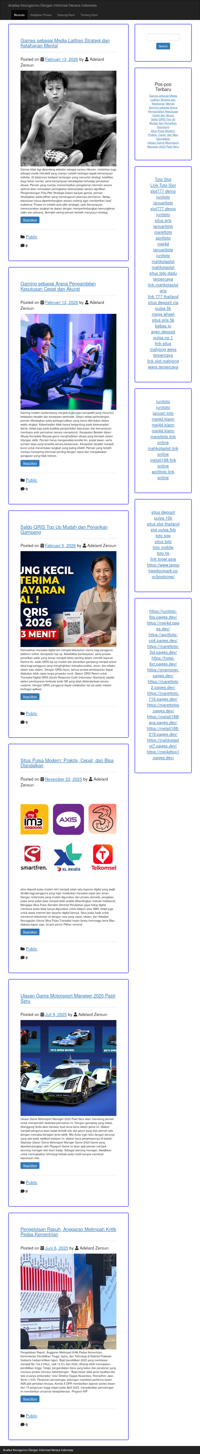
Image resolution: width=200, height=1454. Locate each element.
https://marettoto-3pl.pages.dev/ (163, 649)
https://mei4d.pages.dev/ (163, 625)
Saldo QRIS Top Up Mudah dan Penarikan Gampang (64, 529)
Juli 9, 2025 (56, 1014)
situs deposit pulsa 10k (163, 515)
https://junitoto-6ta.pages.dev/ (163, 614)
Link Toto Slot (163, 185)
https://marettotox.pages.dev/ (163, 707)
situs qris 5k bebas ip (163, 322)
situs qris (163, 220)
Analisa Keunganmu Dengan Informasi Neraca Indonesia (52, 5)
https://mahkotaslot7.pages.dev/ (163, 743)
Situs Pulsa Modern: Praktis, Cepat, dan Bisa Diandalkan (67, 763)
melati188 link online (163, 463)
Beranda (19, 15)
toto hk (163, 553)
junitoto (163, 197)
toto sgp (163, 535)
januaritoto (163, 202)
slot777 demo (163, 191)
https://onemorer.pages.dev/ (163, 672)
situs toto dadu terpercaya (163, 276)
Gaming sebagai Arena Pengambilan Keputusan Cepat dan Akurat (58, 286)
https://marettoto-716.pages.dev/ (163, 696)
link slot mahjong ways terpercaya (163, 364)
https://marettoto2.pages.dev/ (163, 684)
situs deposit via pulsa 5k (163, 305)
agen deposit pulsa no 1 (163, 334)
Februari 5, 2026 (60, 545)
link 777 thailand (163, 296)
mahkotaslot (163, 261)
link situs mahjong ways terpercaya (163, 349)
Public (31, 236)
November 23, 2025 (63, 779)
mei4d (163, 243)
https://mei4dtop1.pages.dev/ (163, 754)
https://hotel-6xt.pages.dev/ (163, 661)
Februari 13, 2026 (61, 59)
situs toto (163, 541)
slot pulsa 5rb (163, 529)
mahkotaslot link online (163, 451)
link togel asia (163, 559)
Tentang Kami (89, 15)
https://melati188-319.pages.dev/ (163, 731)
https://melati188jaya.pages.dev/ (163, 719)
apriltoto (163, 238)
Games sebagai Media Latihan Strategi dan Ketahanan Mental (65, 43)
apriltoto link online (163, 474)
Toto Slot (163, 179)
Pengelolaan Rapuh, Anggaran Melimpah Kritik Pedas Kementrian (68, 1231)
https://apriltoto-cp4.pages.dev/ (163, 637)
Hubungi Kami (66, 15)
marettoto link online (163, 439)
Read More (30, 220)
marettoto (163, 232)
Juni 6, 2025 (56, 1248)
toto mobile (163, 547)
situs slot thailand (163, 524)
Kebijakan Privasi (41, 15)
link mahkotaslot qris (163, 287)
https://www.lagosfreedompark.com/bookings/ (163, 570)
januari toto (163, 413)
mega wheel (163, 314)
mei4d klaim (163, 419)
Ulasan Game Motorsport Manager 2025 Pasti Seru (68, 998)
